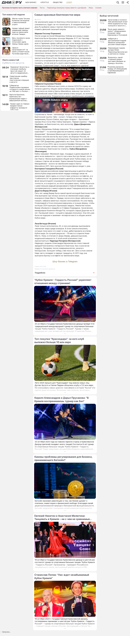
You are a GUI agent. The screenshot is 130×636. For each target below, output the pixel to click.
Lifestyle (45, 2)
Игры (91, 8)
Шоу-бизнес (30, 2)
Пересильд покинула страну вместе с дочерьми (66, 8)
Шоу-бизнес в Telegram (65, 261)
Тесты (42, 8)
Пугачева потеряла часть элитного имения (19, 8)
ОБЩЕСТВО (57, 2)
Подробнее (40, 273)
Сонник (98, 8)
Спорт (69, 2)
